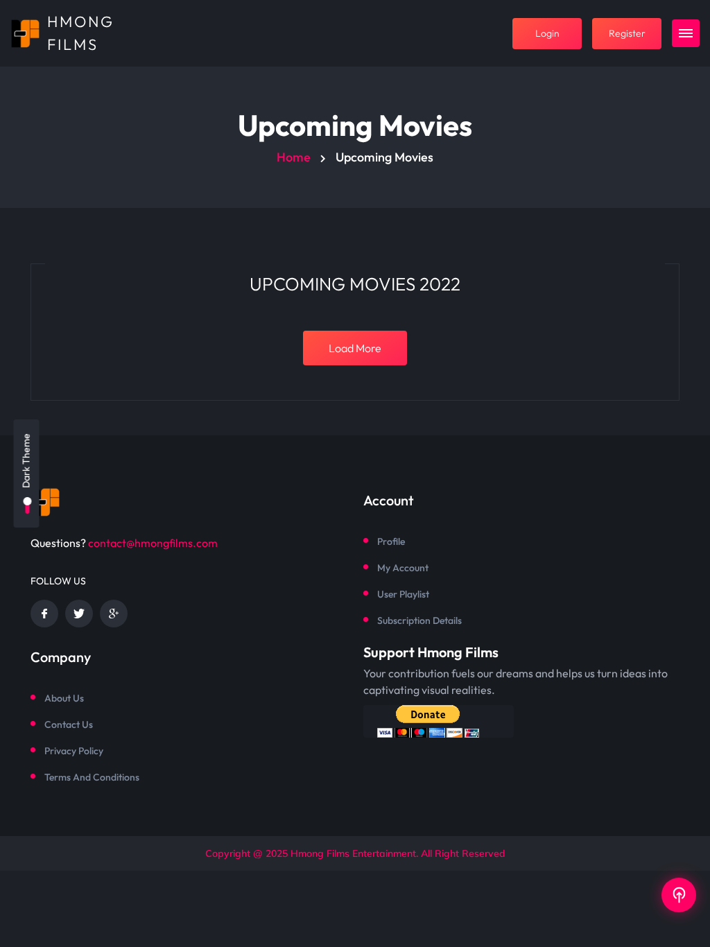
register (627, 33)
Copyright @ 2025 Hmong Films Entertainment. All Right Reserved (355, 853)
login (547, 33)
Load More (355, 348)
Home (294, 157)
